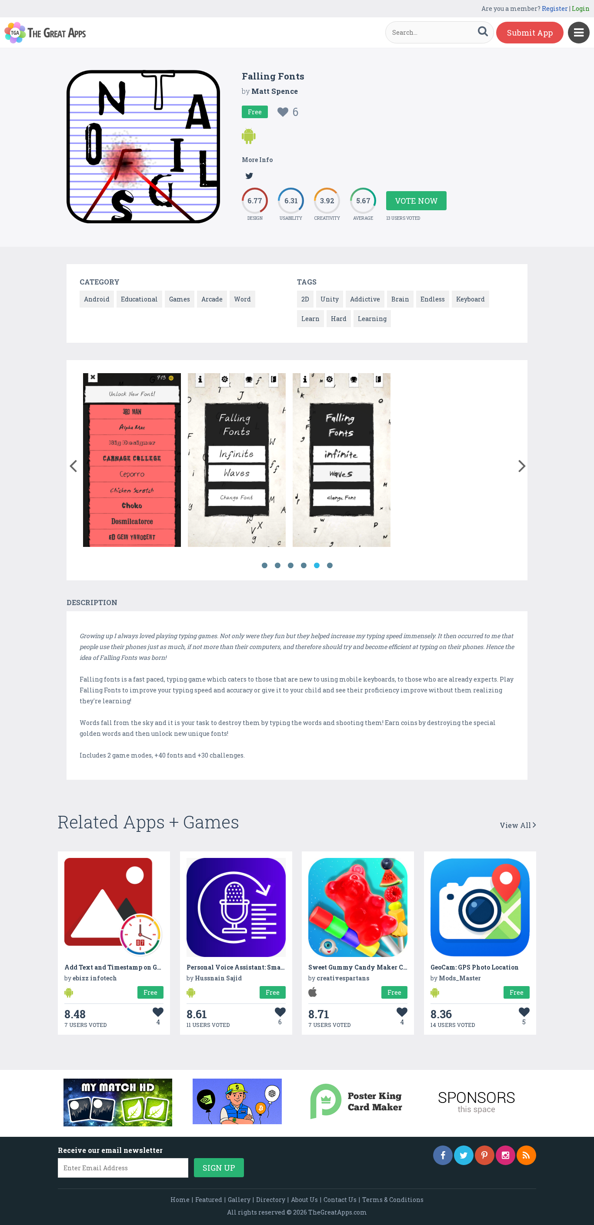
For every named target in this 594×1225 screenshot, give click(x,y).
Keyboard (470, 299)
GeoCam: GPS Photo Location (474, 967)
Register (555, 8)
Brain (400, 299)
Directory (270, 1199)
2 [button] (277, 565)
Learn (310, 319)
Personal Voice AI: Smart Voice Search (257, 967)
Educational (139, 299)
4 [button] (303, 565)
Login (581, 8)
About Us (304, 1199)
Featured (208, 1199)
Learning (372, 319)
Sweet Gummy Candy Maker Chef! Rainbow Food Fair (392, 967)
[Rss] (526, 1155)
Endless (432, 299)
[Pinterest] (484, 1155)
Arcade (212, 299)
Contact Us (340, 1199)
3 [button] (290, 565)
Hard (339, 319)
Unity (329, 299)
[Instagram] (505, 1155)
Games (179, 299)
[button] (72, 464)
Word (242, 299)
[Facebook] (443, 1155)
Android (97, 299)
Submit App (530, 32)
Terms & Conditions (393, 1199)
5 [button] (316, 565)
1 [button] (264, 565)
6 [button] (329, 565)
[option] (132, 461)
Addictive (365, 299)
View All (516, 825)
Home (180, 1199)
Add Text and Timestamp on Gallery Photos (131, 967)
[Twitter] (464, 1155)
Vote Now (416, 200)
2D (305, 299)
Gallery (239, 1199)
